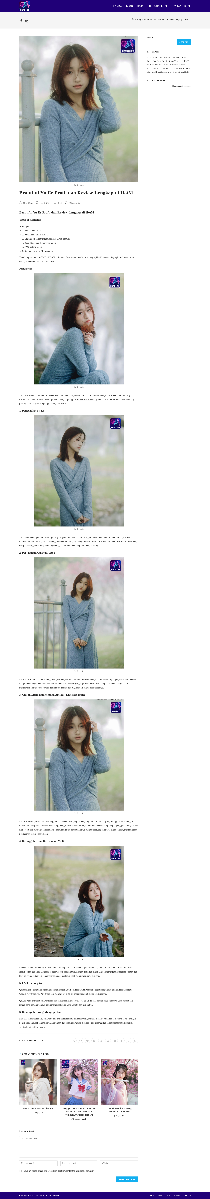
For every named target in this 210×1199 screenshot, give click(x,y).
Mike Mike (28, 203)
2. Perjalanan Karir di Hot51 (35, 234)
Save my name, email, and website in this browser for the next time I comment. (59, 1171)
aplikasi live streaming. (86, 399)
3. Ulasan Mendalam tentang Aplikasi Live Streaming (46, 239)
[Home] (133, 19)
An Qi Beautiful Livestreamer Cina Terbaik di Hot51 (168, 68)
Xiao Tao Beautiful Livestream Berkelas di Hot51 (167, 57)
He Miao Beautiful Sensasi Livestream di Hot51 (166, 65)
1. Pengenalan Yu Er (31, 230)
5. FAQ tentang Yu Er (32, 247)
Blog (60, 203)
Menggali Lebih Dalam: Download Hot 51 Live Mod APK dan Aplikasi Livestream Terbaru (79, 1111)
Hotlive (159, 1195)
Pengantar (26, 226)
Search (150, 37)
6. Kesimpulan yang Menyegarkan (37, 251)
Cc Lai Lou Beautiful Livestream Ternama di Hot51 (168, 61)
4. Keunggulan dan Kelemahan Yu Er (39, 243)
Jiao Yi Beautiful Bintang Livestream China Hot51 (119, 1110)
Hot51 (119, 537)
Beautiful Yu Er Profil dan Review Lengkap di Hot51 (167, 19)
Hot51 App (168, 1195)
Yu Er (27, 679)
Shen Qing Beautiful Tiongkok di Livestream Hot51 (168, 72)
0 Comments (74, 203)
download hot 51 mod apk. (42, 261)
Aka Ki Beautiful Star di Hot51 (38, 1108)
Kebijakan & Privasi (182, 1195)
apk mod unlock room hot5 (42, 830)
